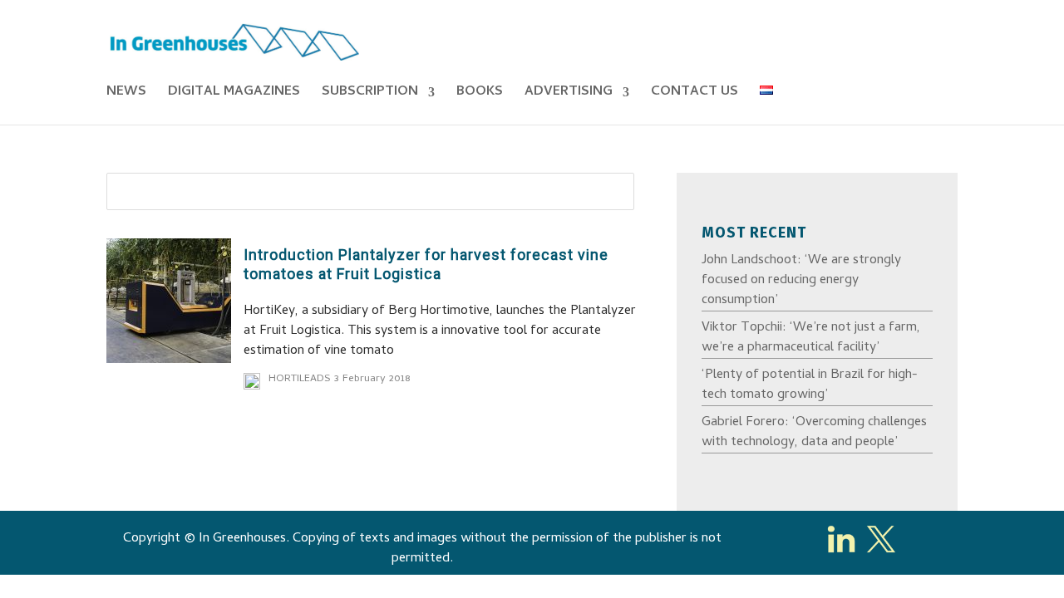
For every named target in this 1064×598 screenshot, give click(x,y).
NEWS (126, 94)
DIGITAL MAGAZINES (234, 94)
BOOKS (479, 94)
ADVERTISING (569, 94)
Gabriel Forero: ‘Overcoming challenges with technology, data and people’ (814, 432)
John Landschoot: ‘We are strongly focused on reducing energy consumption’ (801, 280)
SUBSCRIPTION (370, 94)
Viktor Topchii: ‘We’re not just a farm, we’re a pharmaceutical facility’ (811, 338)
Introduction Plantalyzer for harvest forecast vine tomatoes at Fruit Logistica (426, 264)
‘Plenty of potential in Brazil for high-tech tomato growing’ (810, 385)
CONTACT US (694, 94)
